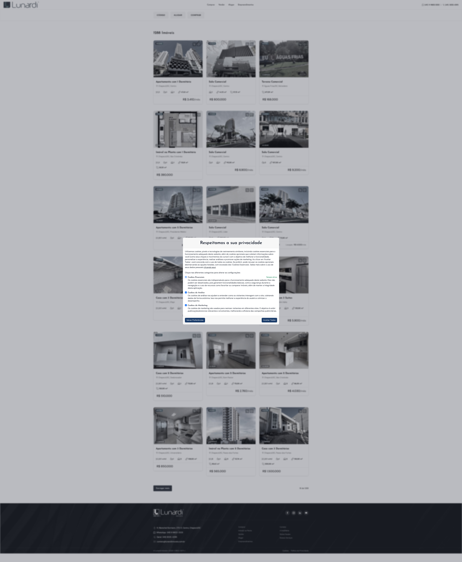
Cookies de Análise (196, 293)
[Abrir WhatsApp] (456, 556)
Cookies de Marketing (197, 305)
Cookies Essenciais (232, 277)
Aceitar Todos (269, 320)
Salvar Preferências (194, 320)
